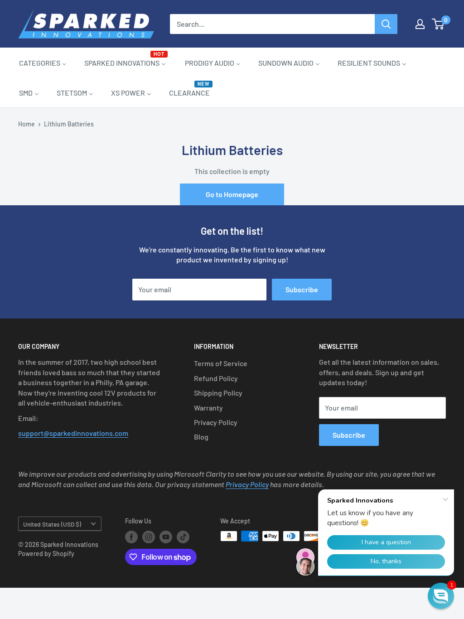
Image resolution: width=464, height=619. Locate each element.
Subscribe (301, 289)
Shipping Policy (218, 392)
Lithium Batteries (69, 124)
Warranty (208, 407)
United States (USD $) (52, 524)
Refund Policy (216, 378)
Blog (201, 436)
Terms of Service (220, 363)
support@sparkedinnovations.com (73, 433)
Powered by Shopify (46, 553)
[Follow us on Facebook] (131, 537)
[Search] (386, 24)
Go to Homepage (232, 194)
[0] (438, 24)
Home (26, 124)
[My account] (420, 24)
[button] (441, 596)
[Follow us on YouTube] (166, 537)
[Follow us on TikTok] (183, 537)
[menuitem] (43, 62)
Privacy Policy (215, 422)
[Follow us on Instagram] (148, 537)
